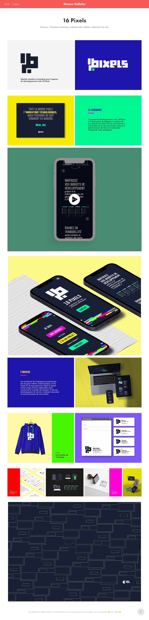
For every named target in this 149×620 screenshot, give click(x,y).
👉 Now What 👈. (114, 612)
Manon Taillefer (74, 4)
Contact (15, 4)
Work (6, 4)
